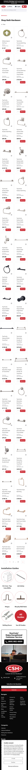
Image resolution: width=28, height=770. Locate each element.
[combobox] (11, 10)
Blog (2, 709)
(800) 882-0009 (6, 677)
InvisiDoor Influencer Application (23, 703)
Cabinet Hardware (5, 730)
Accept (13, 758)
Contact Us (12, 697)
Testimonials (13, 714)
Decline (13, 762)
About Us (3, 701)
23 (18, 562)
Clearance (3, 735)
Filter (4, 24)
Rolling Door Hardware (7, 732)
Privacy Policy (16, 754)
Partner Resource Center (12, 708)
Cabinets (3, 728)
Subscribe (14, 690)
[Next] (22, 562)
